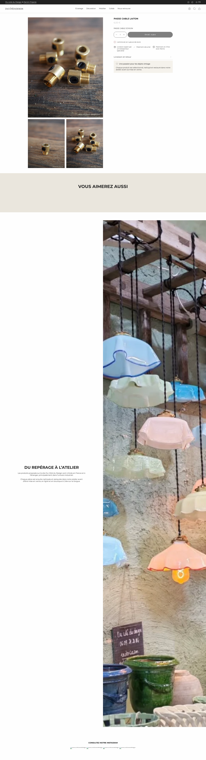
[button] (79, 8)
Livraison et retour (122, 57)
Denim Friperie (30, 2)
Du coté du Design (13, 2)
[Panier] (199, 9)
